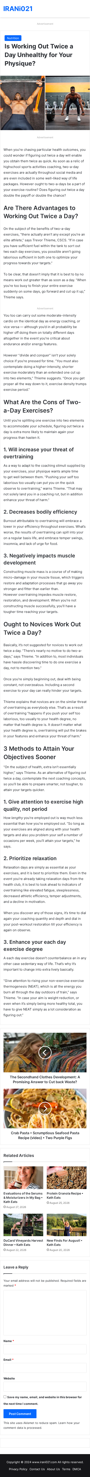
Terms (66, 1469)
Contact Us (37, 1469)
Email (8, 1359)
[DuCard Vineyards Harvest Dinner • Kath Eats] (23, 1225)
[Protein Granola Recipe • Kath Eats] (67, 1177)
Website (9, 1378)
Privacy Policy (18, 1469)
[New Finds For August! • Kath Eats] (67, 1225)
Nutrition (13, 38)
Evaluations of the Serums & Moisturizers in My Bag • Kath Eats (23, 1197)
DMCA (77, 1469)
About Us (53, 1469)
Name (8, 1341)
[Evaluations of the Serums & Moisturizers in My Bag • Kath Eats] (23, 1177)
